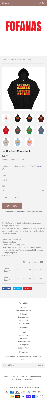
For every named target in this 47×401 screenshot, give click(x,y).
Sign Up (41, 365)
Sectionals (23, 314)
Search (23, 332)
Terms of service (23, 342)
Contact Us (23, 320)
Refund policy (23, 345)
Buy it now (12, 206)
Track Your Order (23, 323)
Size (3, 186)
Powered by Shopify (32, 387)
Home (4, 59)
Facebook (23, 338)
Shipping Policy (23, 348)
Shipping (5, 160)
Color (4, 176)
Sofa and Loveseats (23, 311)
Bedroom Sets (23, 317)
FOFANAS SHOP (17, 387)
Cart (43, 3)
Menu (7, 3)
